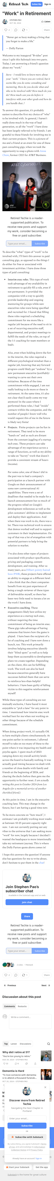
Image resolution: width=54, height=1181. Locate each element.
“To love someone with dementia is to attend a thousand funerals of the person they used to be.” (19, 1076)
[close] (45, 1087)
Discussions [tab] (25, 1043)
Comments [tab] (9, 1006)
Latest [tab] (14, 1043)
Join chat (27, 902)
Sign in (47, 4)
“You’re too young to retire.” (16, 1056)
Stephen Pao (15, 20)
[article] (27, 1057)
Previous (12, 985)
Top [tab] (6, 1043)
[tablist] (15, 1006)
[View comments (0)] (16, 30)
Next (44, 985)
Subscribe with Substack (29, 1136)
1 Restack (29, 964)
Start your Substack (19, 1167)
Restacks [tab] (22, 1006)
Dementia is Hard (13, 1070)
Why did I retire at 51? (16, 1052)
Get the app (42, 1167)
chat (41, 863)
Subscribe (36, 4)
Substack (12, 1174)
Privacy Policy (37, 1150)
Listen (47, 21)
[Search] (49, 1044)
